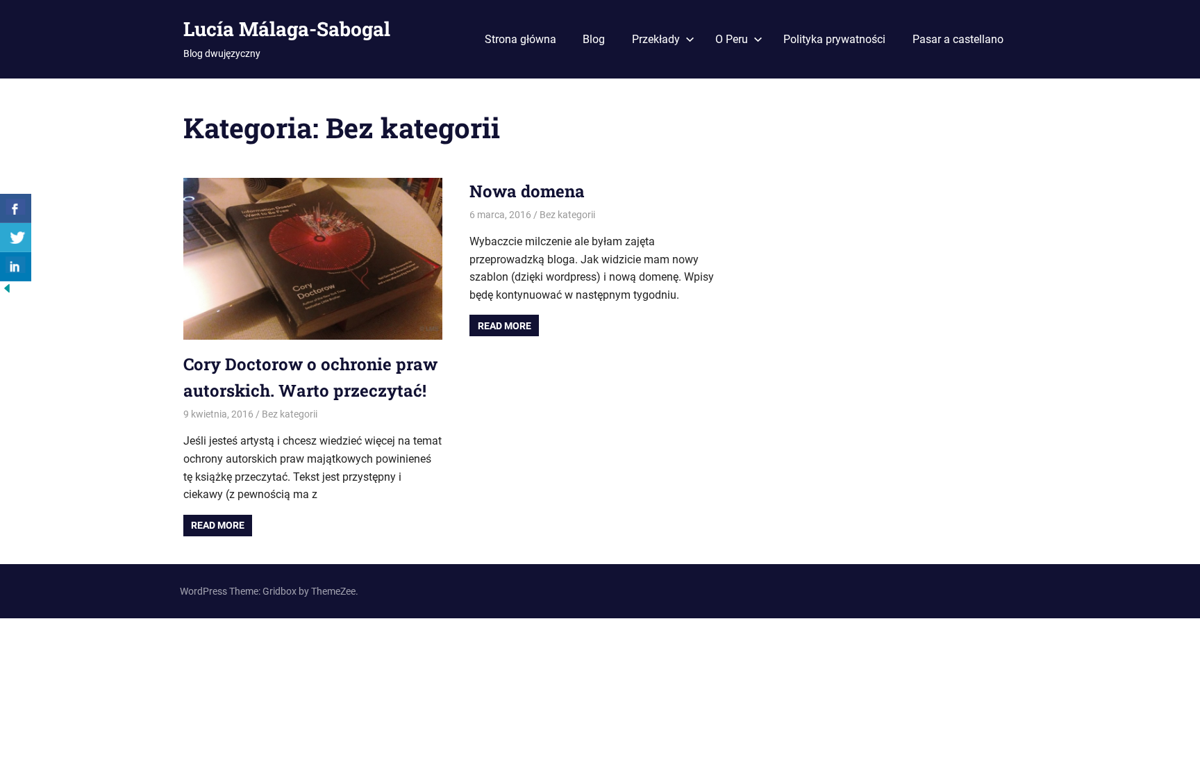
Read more (217, 525)
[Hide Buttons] (7, 291)
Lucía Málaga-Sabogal (286, 29)
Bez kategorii (289, 414)
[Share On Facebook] (15, 208)
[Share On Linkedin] (15, 266)
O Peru (731, 39)
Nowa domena (527, 191)
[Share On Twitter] (15, 237)
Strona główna (520, 39)
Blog (594, 39)
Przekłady (656, 39)
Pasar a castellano (957, 39)
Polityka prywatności (834, 39)
